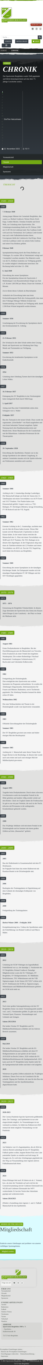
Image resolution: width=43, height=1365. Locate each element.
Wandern (4, 1321)
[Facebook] (32, 28)
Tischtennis (4, 1314)
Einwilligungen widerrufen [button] (9, 1354)
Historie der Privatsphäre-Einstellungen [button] (13, 1352)
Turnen (3, 1316)
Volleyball (4, 1319)
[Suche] (40, 37)
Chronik (6, 162)
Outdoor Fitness (6, 1312)
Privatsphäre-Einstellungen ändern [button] (11, 1349)
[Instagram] (36, 28)
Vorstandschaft (8, 157)
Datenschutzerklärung (27, 1354)
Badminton (4, 1307)
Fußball (3, 1309)
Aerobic (3, 1304)
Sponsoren (7, 172)
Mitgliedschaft (8, 167)
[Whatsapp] (40, 28)
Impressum (4, 1356)
